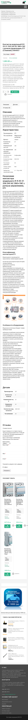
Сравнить (9, 94)
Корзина (4, 703)
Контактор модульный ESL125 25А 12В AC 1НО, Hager (8, 551)
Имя (4, 453)
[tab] (6, 104)
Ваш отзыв (6, 445)
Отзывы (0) (6, 107)
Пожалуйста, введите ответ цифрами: (12, 464)
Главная (3, 11)
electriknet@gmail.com (10, 694)
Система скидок (6, 710)
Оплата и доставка (6, 713)
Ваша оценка (6, 441)
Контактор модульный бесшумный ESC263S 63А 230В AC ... (8, 502)
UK (3, 2)
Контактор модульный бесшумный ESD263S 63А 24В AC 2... (19, 502)
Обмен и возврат (6, 708)
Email (4, 458)
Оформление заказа (7, 701)
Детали (15, 104)
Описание (6, 104)
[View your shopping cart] (24, 2)
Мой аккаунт (5, 699)
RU (2, 2)
